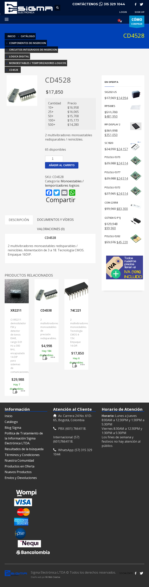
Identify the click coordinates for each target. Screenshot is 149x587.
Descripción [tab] (19, 220)
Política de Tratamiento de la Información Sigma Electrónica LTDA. (24, 438)
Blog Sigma (13, 427)
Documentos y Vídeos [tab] (55, 220)
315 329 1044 (114, 4)
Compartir (60, 200)
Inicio (8, 416)
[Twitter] (141, 4)
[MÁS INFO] (23, 391)
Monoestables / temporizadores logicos (64, 183)
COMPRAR (136, 21)
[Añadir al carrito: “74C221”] (75, 365)
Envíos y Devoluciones (21, 478)
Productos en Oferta (19, 466)
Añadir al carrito (61, 165)
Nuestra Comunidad (19, 460)
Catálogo (11, 422)
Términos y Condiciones (22, 455)
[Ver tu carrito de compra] (120, 21)
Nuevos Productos (18, 472)
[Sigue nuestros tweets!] (141, 573)
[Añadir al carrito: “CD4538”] (45, 357)
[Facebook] (136, 4)
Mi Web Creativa (52, 577)
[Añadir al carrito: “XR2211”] (15, 391)
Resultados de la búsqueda (24, 449)
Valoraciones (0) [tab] (51, 229)
